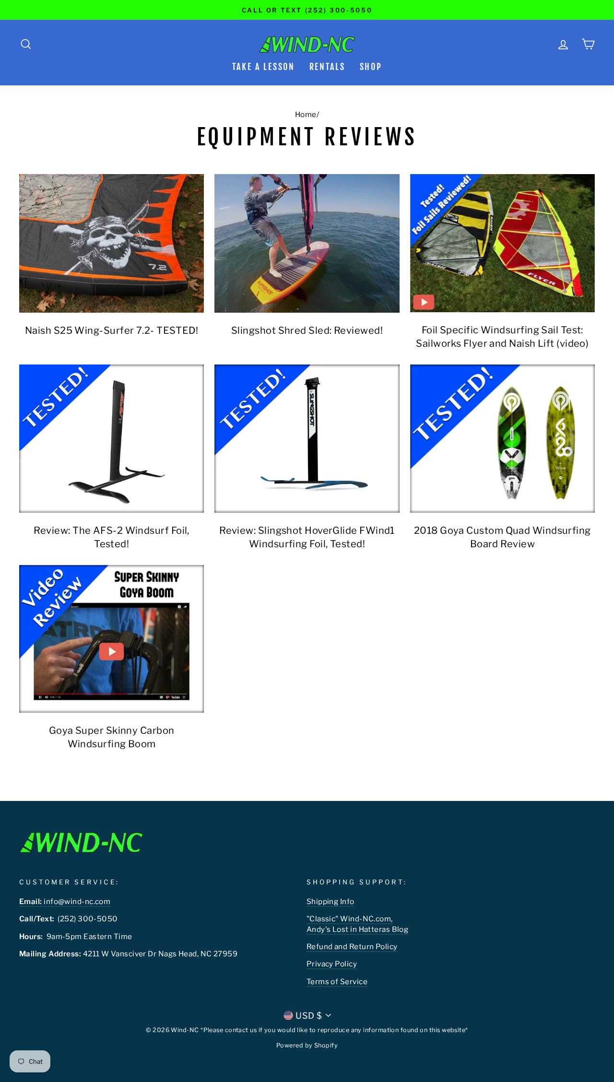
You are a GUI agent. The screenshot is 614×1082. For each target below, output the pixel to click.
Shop (371, 66)
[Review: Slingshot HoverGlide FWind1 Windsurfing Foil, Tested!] (306, 438)
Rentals (327, 66)
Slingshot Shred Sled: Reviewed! (307, 330)
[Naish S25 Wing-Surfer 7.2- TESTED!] (111, 243)
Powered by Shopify (307, 1045)
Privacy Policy (332, 963)
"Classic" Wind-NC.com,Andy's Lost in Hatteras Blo (355, 923)
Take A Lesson (263, 66)
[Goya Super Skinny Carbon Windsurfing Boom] (111, 639)
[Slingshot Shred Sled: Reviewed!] (306, 243)
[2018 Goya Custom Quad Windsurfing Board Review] (502, 438)
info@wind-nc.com (64, 901)
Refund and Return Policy (352, 946)
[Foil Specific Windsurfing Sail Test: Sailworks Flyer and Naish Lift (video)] (502, 243)
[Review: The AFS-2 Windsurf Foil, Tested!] (111, 438)
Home (306, 114)
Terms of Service (337, 981)
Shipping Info (330, 901)
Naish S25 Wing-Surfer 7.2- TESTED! (111, 330)
